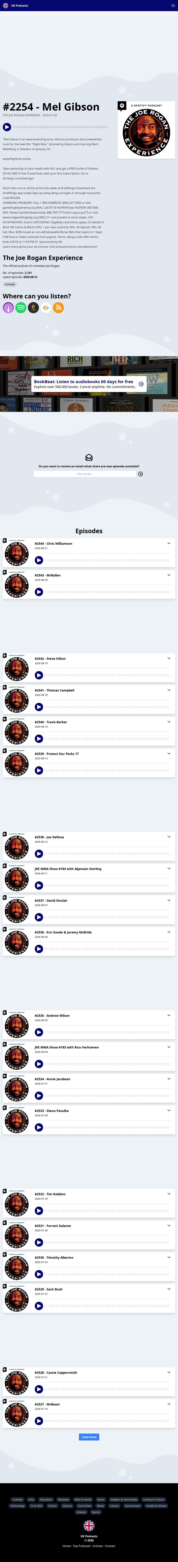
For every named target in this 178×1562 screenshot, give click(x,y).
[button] (173, 5)
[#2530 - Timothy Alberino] (17, 1266)
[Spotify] (21, 307)
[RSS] (58, 307)
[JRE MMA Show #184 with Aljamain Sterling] (17, 878)
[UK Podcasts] (89, 1525)
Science (81, 1512)
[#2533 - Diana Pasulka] (17, 1119)
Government (132, 1505)
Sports (96, 1512)
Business (63, 1499)
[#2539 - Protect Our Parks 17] (17, 762)
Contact (110, 1546)
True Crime (84, 1505)
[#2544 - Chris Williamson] (17, 552)
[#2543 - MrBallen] (17, 584)
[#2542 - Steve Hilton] (17, 667)
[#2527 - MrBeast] (17, 1413)
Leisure (114, 1505)
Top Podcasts (82, 1546)
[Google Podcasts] (46, 307)
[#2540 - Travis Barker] (17, 731)
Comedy (10, 284)
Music (101, 1499)
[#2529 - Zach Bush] (17, 1298)
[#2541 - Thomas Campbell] (17, 699)
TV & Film (36, 1505)
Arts (31, 1499)
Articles (98, 1546)
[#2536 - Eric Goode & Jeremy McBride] (17, 941)
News (100, 1505)
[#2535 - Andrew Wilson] (17, 1024)
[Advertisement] (89, 41)
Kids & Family (83, 1499)
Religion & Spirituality (124, 1499)
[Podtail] (33, 307)
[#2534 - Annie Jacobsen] (17, 1088)
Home (67, 1546)
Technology (17, 1505)
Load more (89, 1437)
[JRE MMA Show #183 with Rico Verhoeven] (17, 1056)
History (67, 1505)
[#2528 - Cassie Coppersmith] (17, 1381)
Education (46, 1499)
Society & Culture (153, 1499)
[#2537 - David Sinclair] (17, 909)
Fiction (52, 1505)
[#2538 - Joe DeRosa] (17, 846)
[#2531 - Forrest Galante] (17, 1235)
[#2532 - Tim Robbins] (17, 1203)
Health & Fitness (156, 1505)
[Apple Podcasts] (8, 307)
